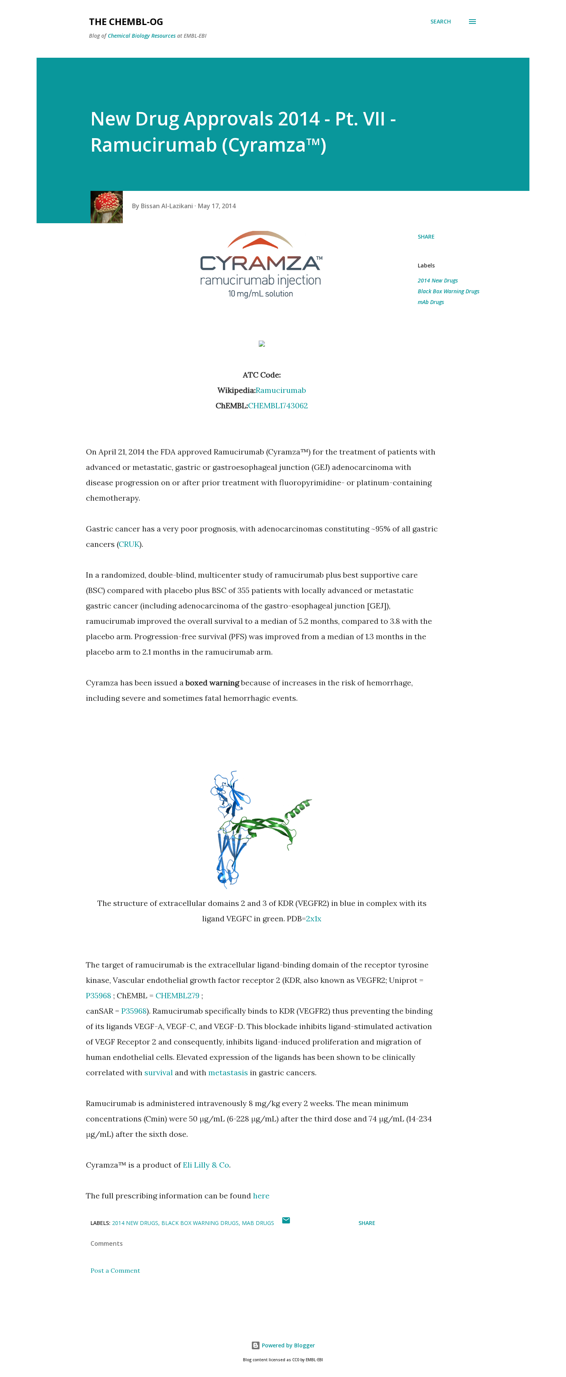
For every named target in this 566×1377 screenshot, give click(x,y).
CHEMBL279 (177, 995)
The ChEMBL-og (126, 21)
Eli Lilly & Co (206, 1165)
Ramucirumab (281, 390)
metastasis (228, 1072)
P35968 (98, 995)
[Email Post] (286, 1223)
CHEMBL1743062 (278, 405)
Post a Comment (115, 1270)
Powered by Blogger (287, 1345)
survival (158, 1072)
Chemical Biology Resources (142, 35)
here (261, 1195)
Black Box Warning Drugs (448, 291)
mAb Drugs (431, 302)
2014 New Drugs (438, 280)
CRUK (129, 544)
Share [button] (426, 236)
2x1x (314, 918)
